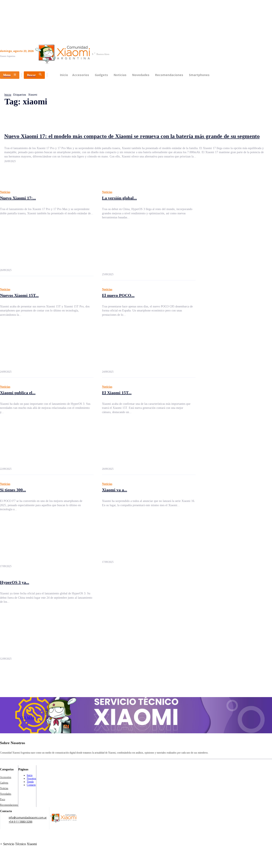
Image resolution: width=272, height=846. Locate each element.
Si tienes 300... (13, 489)
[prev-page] (2, 666)
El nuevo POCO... (118, 295)
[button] (18, 844)
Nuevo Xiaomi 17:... (18, 198)
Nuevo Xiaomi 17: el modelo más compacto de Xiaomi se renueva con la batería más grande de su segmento (132, 136)
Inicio (7, 94)
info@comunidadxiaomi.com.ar (28, 817)
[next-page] (6, 666)
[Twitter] (244, 746)
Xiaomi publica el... (17, 392)
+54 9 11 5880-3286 (20, 821)
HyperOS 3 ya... (14, 582)
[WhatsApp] (255, 746)
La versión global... (119, 198)
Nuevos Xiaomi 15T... (19, 295)
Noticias (5, 192)
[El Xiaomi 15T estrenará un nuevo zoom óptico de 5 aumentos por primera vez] (149, 441)
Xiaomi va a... (114, 489)
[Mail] (234, 746)
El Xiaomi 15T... (117, 392)
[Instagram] (223, 746)
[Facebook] (212, 746)
